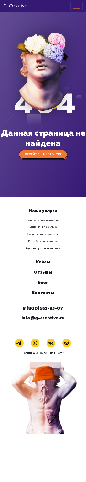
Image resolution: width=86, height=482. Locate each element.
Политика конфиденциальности (43, 353)
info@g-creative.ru (43, 318)
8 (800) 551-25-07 (43, 308)
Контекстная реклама (43, 227)
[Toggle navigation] (76, 6)
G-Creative (15, 6)
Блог (43, 282)
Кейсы (43, 262)
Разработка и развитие (43, 241)
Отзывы (43, 272)
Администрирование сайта (42, 248)
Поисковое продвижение (43, 220)
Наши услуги (43, 211)
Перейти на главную (43, 154)
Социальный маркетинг (42, 234)
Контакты (43, 293)
